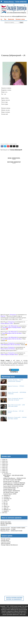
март (5, 508)
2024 (3, 463)
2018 (3, 472)
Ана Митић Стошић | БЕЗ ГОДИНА (12, 479)
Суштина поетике (6, 542)
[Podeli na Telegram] (17, 146)
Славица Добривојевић (16, 149)
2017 (3, 512)
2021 (3, 467)
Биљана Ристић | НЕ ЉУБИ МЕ (11, 481)
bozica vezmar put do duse (8, 348)
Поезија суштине (5, 539)
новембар (6, 495)
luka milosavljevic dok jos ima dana (11, 333)
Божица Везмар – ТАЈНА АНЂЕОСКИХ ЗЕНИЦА (15, 380)
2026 (3, 459)
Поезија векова (5, 540)
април (5, 506)
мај (5, 505)
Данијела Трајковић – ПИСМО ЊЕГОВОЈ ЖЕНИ (17, 418)
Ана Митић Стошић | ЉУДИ (10, 492)
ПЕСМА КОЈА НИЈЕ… (6, 522)
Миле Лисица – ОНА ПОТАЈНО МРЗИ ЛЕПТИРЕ (13, 476)
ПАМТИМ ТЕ (4, 525)
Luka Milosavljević (12, 326)
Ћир (5, 19)
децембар (6, 473)
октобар (6, 497)
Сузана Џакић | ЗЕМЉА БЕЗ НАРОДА (13, 486)
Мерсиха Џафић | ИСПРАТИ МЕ (11, 490)
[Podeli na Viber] (14, 146)
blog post (3, 316)
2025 (3, 461)
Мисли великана (5, 543)
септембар (6, 498)
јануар (5, 511)
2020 (3, 469)
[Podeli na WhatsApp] (11, 146)
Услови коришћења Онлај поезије (11, 612)
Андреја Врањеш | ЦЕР (9, 489)
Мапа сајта (23, 614)
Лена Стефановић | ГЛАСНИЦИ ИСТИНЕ (13, 484)
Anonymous (13, 314)
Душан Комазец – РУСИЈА (16, 386)
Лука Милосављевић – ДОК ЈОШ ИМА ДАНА (16, 405)
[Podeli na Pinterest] (8, 146)
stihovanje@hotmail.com (19, 16)
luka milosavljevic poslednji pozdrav (11, 327)
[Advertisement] (14, 38)
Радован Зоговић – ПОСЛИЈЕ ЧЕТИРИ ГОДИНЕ (13, 527)
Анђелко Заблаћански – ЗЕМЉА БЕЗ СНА (14, 478)
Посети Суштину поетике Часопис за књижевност (14, 598)
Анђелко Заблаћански (20, 611)
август (5, 500)
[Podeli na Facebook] (2, 146)
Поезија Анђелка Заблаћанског (9, 545)
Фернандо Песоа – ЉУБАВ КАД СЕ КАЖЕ (11, 530)
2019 (3, 470)
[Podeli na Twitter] (5, 146)
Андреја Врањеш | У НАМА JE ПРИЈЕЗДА (14, 483)
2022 (3, 466)
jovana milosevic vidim (7, 323)
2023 (3, 464)
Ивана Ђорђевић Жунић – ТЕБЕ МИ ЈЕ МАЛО (16, 399)
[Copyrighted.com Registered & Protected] (14, 369)
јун (5, 503)
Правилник (11, 19)
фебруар (6, 509)
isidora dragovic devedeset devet (9, 354)
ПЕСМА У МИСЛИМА (6, 523)
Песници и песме (20, 19)
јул (5, 501)
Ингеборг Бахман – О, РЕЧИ (8, 529)
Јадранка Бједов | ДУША (9, 494)
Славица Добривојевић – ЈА (10, 487)
